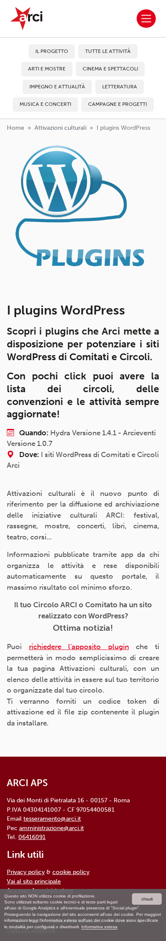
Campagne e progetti (117, 104)
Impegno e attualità (57, 87)
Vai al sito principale (34, 881)
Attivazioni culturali (60, 127)
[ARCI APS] (26, 18)
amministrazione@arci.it (51, 828)
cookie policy (70, 872)
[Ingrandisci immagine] (83, 214)
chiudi (147, 899)
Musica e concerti (45, 104)
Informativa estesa (99, 926)
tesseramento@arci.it (52, 818)
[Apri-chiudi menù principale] (146, 18)
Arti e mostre (47, 69)
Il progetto (51, 51)
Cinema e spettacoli (110, 69)
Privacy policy (26, 872)
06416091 (32, 837)
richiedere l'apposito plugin (79, 646)
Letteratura (119, 87)
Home (15, 127)
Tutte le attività (108, 51)
